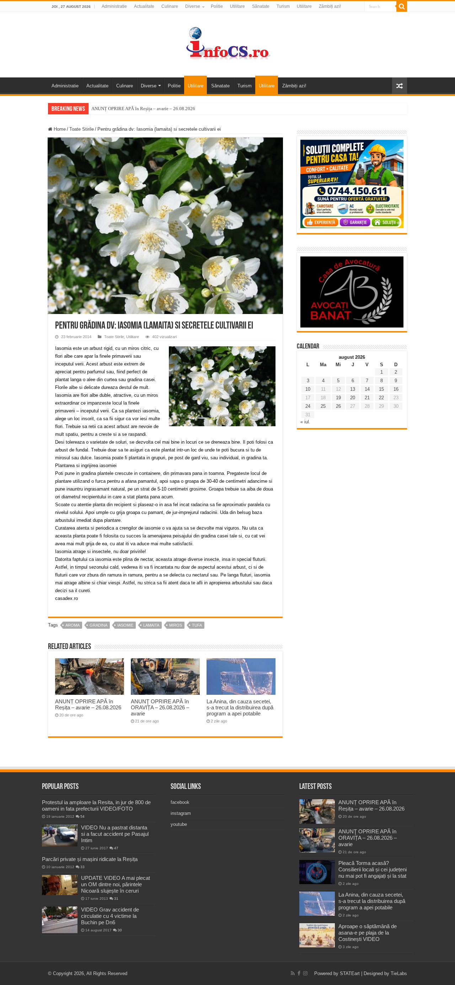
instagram (181, 813)
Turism (283, 6)
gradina (98, 625)
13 (352, 389)
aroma (72, 625)
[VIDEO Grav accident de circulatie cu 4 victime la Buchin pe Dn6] (59, 919)
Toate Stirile (81, 129)
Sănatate (260, 6)
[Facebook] (299, 973)
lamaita (151, 625)
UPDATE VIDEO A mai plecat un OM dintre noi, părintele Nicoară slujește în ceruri (115, 884)
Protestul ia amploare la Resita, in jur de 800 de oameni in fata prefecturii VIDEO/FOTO (96, 805)
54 (82, 816)
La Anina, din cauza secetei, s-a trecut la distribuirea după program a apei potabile (240, 707)
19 (338, 397)
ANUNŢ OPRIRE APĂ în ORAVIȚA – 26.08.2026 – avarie (160, 707)
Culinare (169, 6)
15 (381, 389)
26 (338, 406)
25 (323, 406)
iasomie (125, 625)
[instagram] (305, 973)
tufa (197, 625)
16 (396, 389)
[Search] (401, 6)
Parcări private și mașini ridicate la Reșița (90, 859)
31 (116, 898)
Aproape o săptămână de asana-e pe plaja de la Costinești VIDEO (367, 932)
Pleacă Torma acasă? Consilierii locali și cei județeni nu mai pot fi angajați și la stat (372, 869)
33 (82, 867)
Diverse (192, 6)
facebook (180, 802)
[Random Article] (399, 85)
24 (307, 406)
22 (381, 397)
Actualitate (144, 6)
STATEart (350, 973)
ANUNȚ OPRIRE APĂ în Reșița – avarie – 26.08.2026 (143, 108)
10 (307, 389)
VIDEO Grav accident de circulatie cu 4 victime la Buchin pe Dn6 (110, 915)
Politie (217, 6)
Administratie (114, 6)
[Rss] (292, 973)
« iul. (305, 421)
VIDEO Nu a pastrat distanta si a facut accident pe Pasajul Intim (115, 833)
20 (352, 397)
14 (367, 389)
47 (116, 848)
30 (120, 930)
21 (367, 397)
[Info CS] (227, 43)
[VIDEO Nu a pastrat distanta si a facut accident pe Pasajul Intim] (59, 835)
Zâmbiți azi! (330, 6)
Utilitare (237, 6)
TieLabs (399, 973)
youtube (179, 824)
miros (175, 625)
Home (59, 129)
